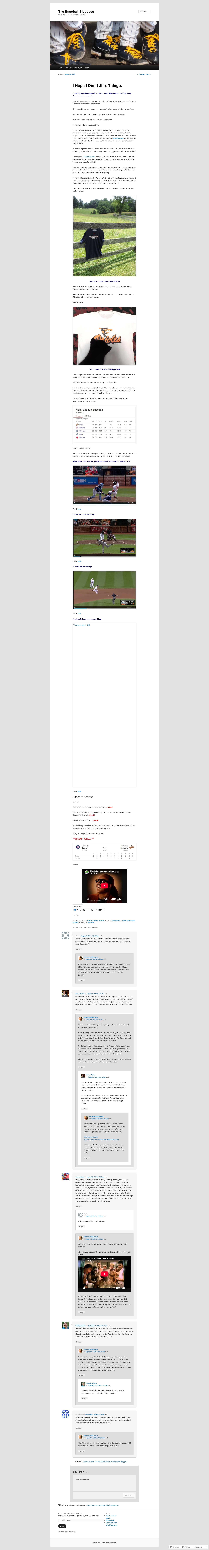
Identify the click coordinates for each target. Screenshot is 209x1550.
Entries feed (110, 1520)
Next (148, 74)
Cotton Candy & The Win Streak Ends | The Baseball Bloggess (105, 1461)
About (87, 68)
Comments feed (111, 1523)
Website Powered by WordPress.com (104, 1542)
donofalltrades (79, 1177)
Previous (140, 74)
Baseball (101, 920)
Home (61, 68)
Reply (78, 949)
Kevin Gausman (89, 157)
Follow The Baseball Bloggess (69, 1513)
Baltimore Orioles (92, 920)
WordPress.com (111, 1525)
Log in (108, 1518)
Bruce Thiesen (79, 994)
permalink (91, 922)
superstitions (116, 920)
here (79, 509)
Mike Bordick (118, 138)
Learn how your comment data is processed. (103, 1505)
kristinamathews (80, 1326)
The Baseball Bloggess (76, 11)
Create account (111, 1516)
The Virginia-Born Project (74, 68)
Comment (128, 1495)
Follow (62, 1526)
